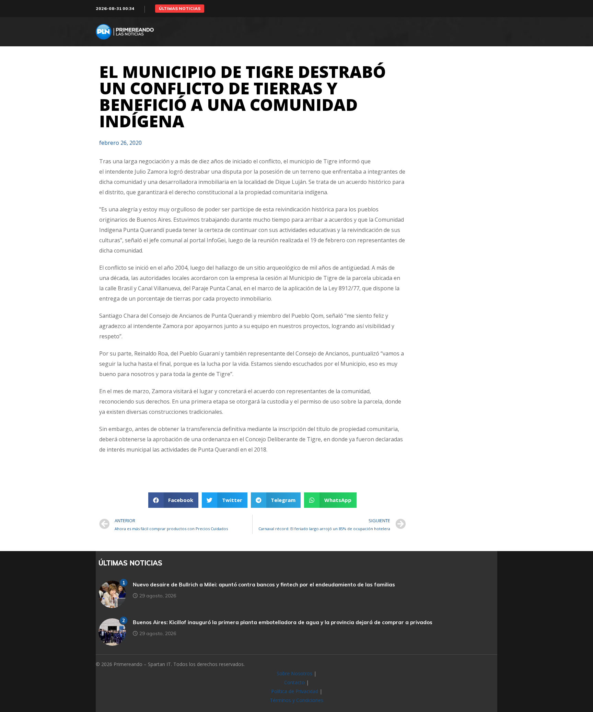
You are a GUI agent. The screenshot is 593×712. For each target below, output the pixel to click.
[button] (179, 8)
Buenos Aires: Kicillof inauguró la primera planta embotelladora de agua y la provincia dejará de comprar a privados (282, 622)
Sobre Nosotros (294, 673)
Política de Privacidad (294, 691)
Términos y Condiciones (296, 700)
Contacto (294, 682)
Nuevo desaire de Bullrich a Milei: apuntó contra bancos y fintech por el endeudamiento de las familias (264, 584)
